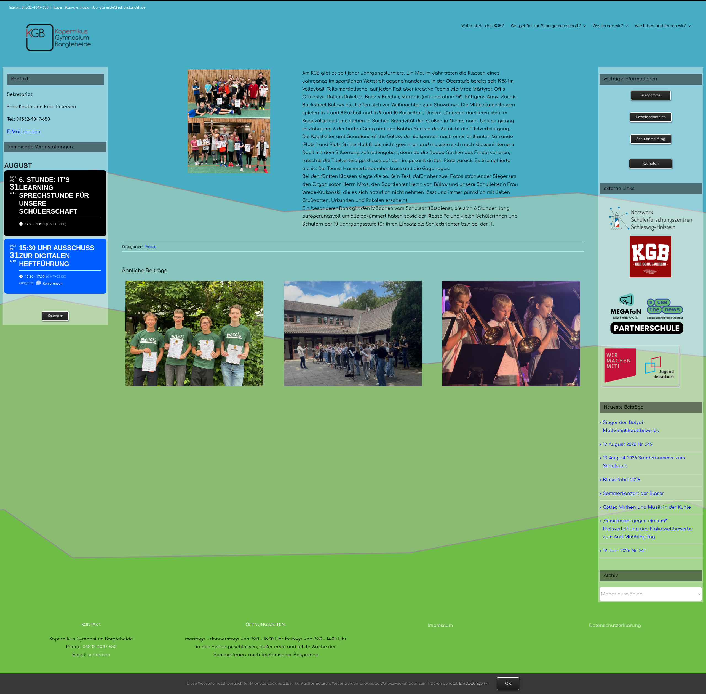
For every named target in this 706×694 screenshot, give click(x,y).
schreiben (98, 654)
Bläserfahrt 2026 (621, 479)
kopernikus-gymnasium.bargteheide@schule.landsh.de (99, 7)
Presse (150, 247)
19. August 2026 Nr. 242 (627, 444)
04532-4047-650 (99, 646)
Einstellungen (472, 683)
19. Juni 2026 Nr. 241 (624, 550)
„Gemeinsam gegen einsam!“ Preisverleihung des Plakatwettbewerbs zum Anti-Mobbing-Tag (647, 528)
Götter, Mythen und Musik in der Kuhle (647, 507)
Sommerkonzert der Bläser (633, 493)
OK (508, 684)
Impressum (440, 625)
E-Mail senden (23, 131)
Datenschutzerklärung (615, 625)
